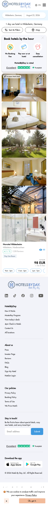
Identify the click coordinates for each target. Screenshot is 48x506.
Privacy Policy (31, 495)
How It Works (10, 311)
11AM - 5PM (22, 271)
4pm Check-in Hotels (13, 324)
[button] (44, 5)
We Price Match (11, 406)
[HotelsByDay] (16, 8)
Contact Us (9, 328)
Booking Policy (10, 397)
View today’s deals (12, 319)
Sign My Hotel (10, 371)
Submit (37, 431)
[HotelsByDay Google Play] (33, 464)
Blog (6, 367)
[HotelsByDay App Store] (14, 464)
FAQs (7, 363)
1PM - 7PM (35, 271)
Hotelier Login (10, 375)
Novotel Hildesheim (12, 244)
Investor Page (10, 354)
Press (7, 350)
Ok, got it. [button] (32, 501)
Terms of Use (10, 401)
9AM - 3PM (8, 271)
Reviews (8, 358)
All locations (9, 332)
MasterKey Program (13, 315)
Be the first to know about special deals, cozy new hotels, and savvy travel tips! (22, 423)
